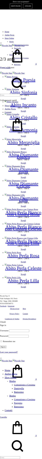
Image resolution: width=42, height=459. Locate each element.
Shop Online (9, 38)
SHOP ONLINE (16, 6)
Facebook (3, 306)
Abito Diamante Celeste (23, 184)
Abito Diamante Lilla (23, 199)
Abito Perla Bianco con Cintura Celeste (23, 227)
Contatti (7, 68)
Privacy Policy (14, 314)
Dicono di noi (14, 309)
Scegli (23, 148)
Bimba (11, 42)
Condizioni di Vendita (12, 319)
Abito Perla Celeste (23, 268)
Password (4, 336)
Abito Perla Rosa (23, 255)
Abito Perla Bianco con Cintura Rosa (23, 213)
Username (4, 330)
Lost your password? (9, 352)
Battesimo (19, 392)
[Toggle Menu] (1, 358)
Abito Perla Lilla (23, 280)
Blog (24, 309)
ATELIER (28, 6)
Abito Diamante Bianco (23, 155)
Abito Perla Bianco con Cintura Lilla (23, 242)
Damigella (19, 388)
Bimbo (12, 395)
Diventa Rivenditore (29, 319)
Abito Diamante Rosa (23, 170)
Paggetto (18, 403)
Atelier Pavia (9, 35)
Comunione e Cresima (24, 384)
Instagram (11, 306)
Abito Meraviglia (23, 142)
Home (7, 32)
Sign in (3, 347)
